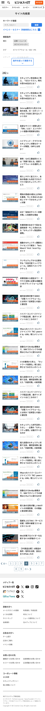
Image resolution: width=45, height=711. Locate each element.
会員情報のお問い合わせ (31, 659)
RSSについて (27, 614)
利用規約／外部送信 (30, 610)
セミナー (5, 7)
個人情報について (9, 685)
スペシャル (16, 7)
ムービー (26, 7)
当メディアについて (30, 622)
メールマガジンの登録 (11, 610)
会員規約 (6, 622)
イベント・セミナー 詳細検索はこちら (20, 29)
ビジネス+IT (22, 57)
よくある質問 (7, 614)
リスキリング (37, 7)
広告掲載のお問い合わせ (31, 663)
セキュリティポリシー (11, 681)
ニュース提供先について (31, 618)
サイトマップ (7, 618)
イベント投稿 (7, 644)
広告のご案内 (7, 640)
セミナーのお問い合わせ (11, 663)
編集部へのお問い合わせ (11, 659)
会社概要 (6, 677)
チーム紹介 (7, 636)
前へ (5, 563)
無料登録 (39, 2)
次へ (27, 569)
